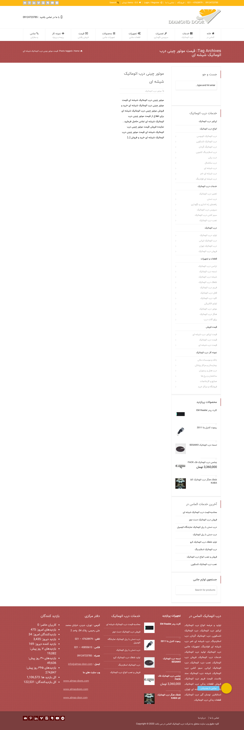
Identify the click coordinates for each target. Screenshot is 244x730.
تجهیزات (134, 35)
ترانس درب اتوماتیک (207, 266)
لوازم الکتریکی (210, 303)
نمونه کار (58, 35)
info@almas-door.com (80, 664)
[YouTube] (52, 3)
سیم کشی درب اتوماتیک (206, 215)
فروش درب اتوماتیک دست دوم (203, 519)
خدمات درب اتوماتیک (207, 186)
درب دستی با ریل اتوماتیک (205, 534)
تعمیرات (161, 35)
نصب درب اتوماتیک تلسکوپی (204, 564)
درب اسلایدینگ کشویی (206, 152)
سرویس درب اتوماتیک (207, 210)
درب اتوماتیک (211, 228)
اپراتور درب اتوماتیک (208, 121)
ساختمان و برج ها (209, 376)
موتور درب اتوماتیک (153, 91)
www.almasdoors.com (75, 689)
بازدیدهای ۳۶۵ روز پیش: (41, 668)
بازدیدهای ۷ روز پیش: (43, 649)
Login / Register (151, 2)
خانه (210, 35)
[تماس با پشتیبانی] (226, 688)
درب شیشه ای (210, 168)
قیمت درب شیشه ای (207, 345)
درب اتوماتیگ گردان (208, 147)
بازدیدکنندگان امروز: (44, 634)
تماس (34, 35)
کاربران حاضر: (47, 625)
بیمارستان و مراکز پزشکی (206, 365)
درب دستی (212, 199)
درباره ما (202, 718)
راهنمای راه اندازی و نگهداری (204, 204)
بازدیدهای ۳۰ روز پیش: (42, 658)
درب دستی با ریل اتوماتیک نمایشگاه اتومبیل (197, 527)
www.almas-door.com (75, 698)
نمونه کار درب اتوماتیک (206, 352)
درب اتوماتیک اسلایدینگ (206, 549)
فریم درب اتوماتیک (208, 287)
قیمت (83, 35)
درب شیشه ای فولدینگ (206, 179)
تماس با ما (169, 2)
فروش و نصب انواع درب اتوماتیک (202, 556)
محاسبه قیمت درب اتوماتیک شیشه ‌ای (200, 512)
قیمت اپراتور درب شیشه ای (205, 334)
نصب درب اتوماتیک (208, 220)
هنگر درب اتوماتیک (208, 314)
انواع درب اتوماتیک (208, 129)
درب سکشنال (211, 163)
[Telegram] (57, 3)
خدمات (187, 35)
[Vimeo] (38, 3)
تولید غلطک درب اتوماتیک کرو (203, 542)
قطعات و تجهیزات (209, 259)
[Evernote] (48, 3)
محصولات (108, 35)
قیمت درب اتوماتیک (208, 340)
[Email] (25, 3)
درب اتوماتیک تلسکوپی (206, 141)
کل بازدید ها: (48, 677)
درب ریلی (212, 157)
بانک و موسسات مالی (207, 360)
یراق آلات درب (210, 319)
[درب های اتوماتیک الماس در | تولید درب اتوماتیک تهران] (195, 23)
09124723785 (211, 2)
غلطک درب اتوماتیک (208, 282)
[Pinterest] (29, 3)
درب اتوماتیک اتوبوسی (207, 136)
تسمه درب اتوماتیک (208, 271)
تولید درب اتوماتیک (208, 235)
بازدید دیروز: (48, 639)
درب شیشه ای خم (208, 173)
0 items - (130, 2)
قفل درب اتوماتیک (208, 293)
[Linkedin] (34, 3)
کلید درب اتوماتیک (208, 298)
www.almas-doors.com (76, 681)
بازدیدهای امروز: (46, 629)
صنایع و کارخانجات (208, 381)
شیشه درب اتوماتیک (208, 277)
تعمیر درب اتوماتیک (208, 194)
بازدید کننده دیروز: (45, 644)
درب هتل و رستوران (208, 370)
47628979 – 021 (194, 2)
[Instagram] (43, 3)
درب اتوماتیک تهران (208, 246)
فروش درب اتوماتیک (208, 251)
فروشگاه (180, 2)
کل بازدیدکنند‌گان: (45, 682)
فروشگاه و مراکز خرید (207, 386)
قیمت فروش (211, 327)
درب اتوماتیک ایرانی (208, 240)
